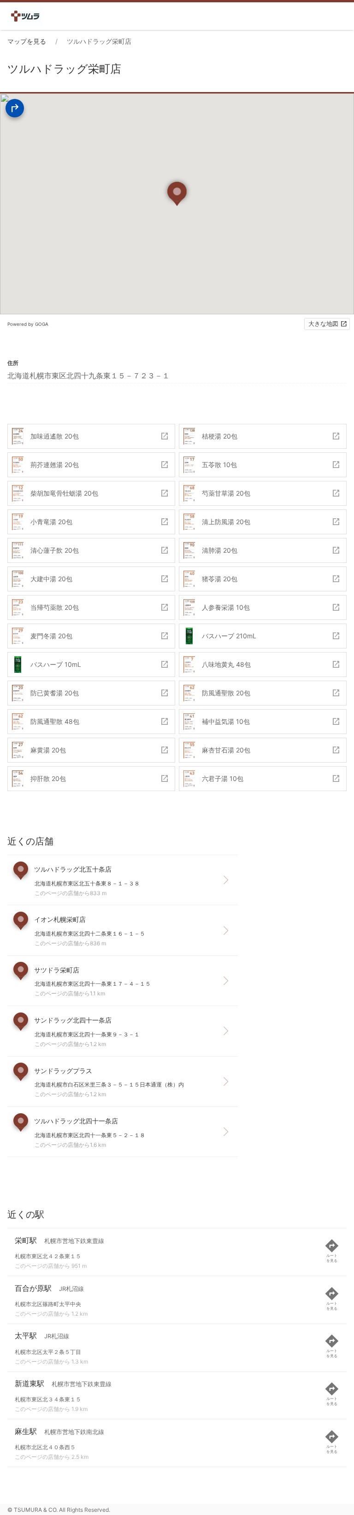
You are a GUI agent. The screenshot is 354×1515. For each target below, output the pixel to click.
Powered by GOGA (27, 324)
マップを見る (26, 41)
